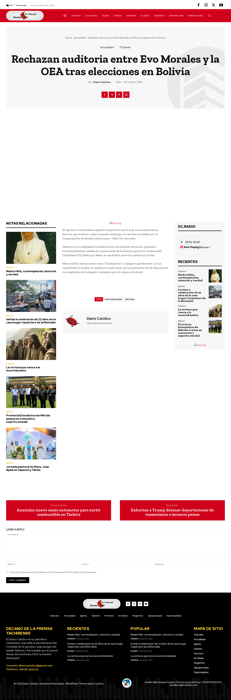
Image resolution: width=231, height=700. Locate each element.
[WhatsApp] (126, 95)
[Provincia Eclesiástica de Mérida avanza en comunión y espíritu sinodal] (31, 392)
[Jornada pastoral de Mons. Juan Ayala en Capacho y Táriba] (31, 444)
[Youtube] (221, 5)
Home (68, 37)
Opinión (10, 267)
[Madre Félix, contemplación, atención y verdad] (31, 248)
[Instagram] (206, 5)
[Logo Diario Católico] (31, 16)
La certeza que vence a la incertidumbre (23, 369)
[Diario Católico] (74, 322)
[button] (209, 15)
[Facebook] (198, 5)
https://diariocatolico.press (99, 323)
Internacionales (113, 299)
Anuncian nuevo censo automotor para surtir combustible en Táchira (59, 512)
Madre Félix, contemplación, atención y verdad (31, 273)
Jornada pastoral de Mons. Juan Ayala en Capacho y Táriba (27, 468)
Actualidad (80, 37)
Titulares (125, 47)
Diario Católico (102, 82)
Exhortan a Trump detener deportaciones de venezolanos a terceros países (172, 512)
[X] (213, 5)
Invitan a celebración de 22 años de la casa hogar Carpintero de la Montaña (31, 321)
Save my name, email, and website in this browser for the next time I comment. (53, 572)
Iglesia (9, 315)
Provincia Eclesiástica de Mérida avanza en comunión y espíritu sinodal (28, 419)
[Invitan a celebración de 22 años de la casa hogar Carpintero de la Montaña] (31, 296)
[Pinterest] (119, 95)
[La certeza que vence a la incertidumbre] (31, 344)
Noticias (130, 299)
